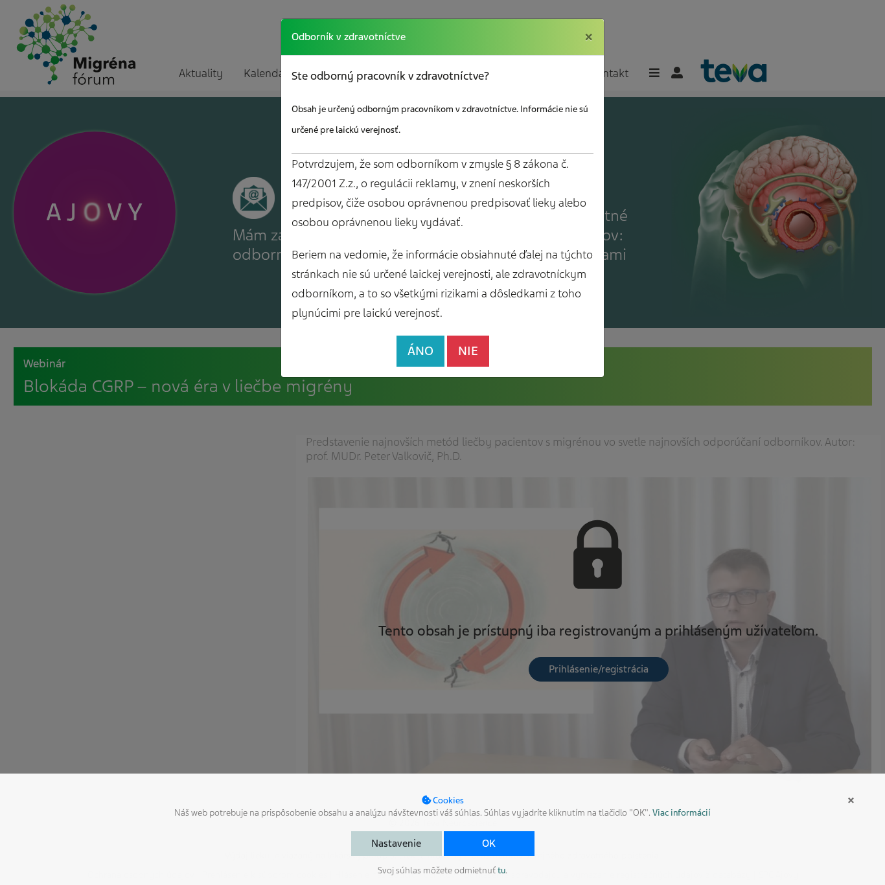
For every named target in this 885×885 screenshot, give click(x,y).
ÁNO (420, 351)
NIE (468, 351)
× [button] (851, 800)
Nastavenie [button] (396, 843)
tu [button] (501, 870)
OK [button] (489, 843)
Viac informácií (681, 812)
